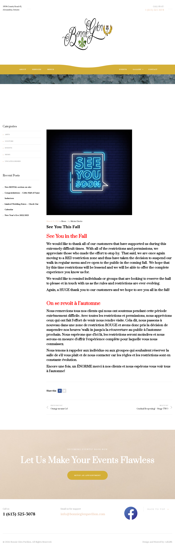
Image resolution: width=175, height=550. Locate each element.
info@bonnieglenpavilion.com (83, 514)
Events (123, 69)
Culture (9, 141)
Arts (7, 134)
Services (36, 69)
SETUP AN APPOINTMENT (87, 475)
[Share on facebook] (60, 391)
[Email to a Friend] (64, 391)
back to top (156, 509)
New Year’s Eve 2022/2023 (17, 215)
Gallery (137, 69)
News (81, 93)
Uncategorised (13, 161)
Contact (153, 69)
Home (72, 93)
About (22, 69)
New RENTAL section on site (18, 187)
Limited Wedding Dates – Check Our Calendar (21, 207)
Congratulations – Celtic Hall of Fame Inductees (22, 195)
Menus (50, 69)
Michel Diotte (76, 221)
